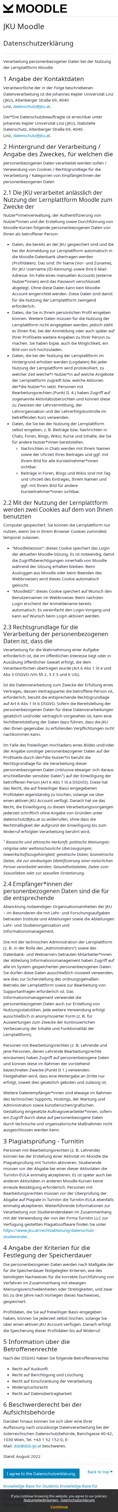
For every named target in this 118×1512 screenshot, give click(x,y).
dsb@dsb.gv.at (27, 1446)
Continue (59, 1507)
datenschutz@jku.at (31, 106)
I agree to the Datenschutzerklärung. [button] (41, 1473)
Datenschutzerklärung (78, 1500)
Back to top (99, 1471)
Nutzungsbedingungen (41, 1500)
